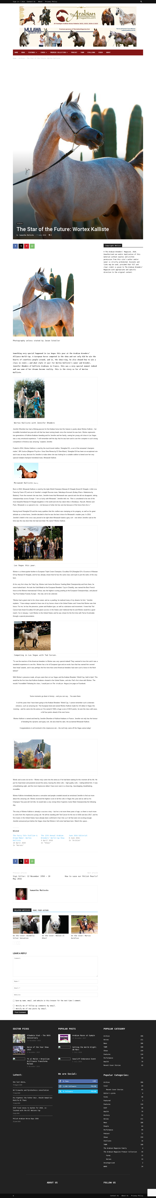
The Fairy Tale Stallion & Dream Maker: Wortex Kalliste (25, 838)
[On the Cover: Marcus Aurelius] (84, 924)
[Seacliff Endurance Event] (64, 1062)
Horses (106, 1119)
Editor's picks (110, 1093)
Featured (107, 1100)
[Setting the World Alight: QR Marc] (64, 1050)
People (106, 1126)
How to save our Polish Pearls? (81, 876)
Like (94, 1081)
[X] (21, 246)
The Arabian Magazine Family (115, 1148)
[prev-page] (14, 943)
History (107, 1115)
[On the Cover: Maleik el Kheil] (55, 924)
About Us (125, 1196)
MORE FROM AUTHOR (41, 910)
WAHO (105, 1166)
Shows (106, 1137)
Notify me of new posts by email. (31, 1009)
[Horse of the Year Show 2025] (19, 1050)
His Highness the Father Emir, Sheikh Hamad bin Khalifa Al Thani (32, 1099)
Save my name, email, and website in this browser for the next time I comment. (48, 1001)
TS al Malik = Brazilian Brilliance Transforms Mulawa (38, 1061)
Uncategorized (109, 1163)
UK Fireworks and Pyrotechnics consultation (31, 1090)
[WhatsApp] (32, 246)
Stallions (91, 52)
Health (106, 1111)
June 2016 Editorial (78, 836)
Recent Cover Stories (114, 1089)
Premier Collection (58, 52)
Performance (108, 1130)
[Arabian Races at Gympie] (64, 1038)
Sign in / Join (19, 1)
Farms (106, 1097)
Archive (22, 58)
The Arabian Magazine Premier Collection (120, 1152)
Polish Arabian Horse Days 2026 (26, 1119)
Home (16, 52)
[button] (141, 1)
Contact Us (31, 1)
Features (31, 52)
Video (100, 52)
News (23, 52)
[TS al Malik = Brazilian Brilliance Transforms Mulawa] (19, 1062)
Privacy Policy (51, 1)
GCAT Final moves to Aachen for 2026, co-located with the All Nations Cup (30, 1109)
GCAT (105, 1108)
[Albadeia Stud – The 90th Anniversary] (19, 1038)
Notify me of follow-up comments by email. (36, 1006)
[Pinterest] (26, 246)
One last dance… (19, 1082)
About (40, 1)
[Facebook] (15, 246)
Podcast (74, 52)
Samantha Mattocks (26, 235)
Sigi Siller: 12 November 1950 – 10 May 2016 (31, 877)
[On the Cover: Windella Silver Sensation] (26, 924)
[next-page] (18, 943)
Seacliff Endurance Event (84, 1059)
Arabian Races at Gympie (83, 1035)
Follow (93, 1086)
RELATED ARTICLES (22, 910)
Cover (43, 52)
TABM (82, 52)
